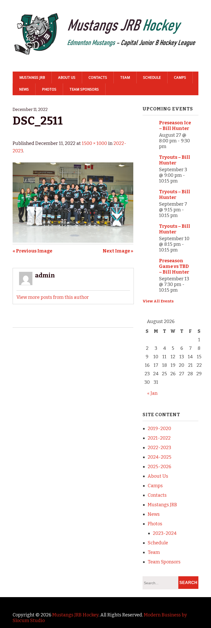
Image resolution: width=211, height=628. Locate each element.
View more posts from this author (52, 297)
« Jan (152, 393)
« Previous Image (32, 251)
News (24, 89)
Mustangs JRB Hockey (75, 615)
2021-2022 (159, 438)
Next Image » (118, 251)
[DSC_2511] (73, 241)
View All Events (158, 301)
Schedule (152, 77)
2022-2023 (159, 447)
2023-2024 (165, 533)
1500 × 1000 (94, 143)
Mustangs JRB (32, 77)
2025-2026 (159, 466)
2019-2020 (159, 428)
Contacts (98, 77)
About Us (66, 77)
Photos (49, 89)
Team (125, 77)
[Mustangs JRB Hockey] (105, 48)
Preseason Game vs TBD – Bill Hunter (174, 266)
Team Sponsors (84, 89)
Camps (180, 77)
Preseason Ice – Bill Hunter (175, 125)
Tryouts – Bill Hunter (174, 160)
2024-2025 (159, 457)
